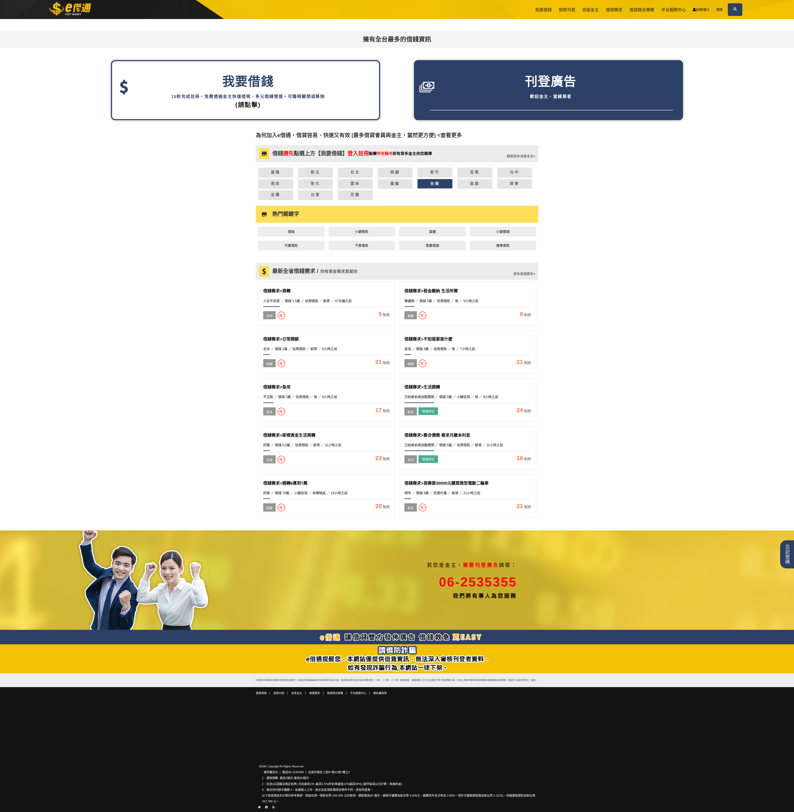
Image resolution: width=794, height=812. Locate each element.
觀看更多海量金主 (521, 156)
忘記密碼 (787, 554)
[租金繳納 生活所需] (410, 311)
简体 (719, 9)
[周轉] (269, 311)
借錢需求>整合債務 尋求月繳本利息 (437, 435)
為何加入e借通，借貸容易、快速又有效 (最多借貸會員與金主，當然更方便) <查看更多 (359, 135)
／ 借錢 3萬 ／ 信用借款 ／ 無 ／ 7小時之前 (439, 349)
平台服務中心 (673, 10)
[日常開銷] (269, 359)
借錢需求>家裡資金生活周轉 (289, 435)
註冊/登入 (703, 9)
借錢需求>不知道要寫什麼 (428, 339)
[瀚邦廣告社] (71, 9)
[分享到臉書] (266, 807)
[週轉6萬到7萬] (269, 504)
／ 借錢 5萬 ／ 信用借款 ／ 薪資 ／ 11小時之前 (453, 445)
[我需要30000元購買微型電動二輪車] (410, 504)
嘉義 (411, 316)
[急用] (269, 408)
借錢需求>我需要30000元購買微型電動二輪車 (446, 483)
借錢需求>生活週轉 (422, 387)
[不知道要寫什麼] (410, 359)
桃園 (269, 364)
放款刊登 (567, 10)
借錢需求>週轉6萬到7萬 (285, 483)
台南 (269, 460)
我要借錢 (543, 10)
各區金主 (590, 10)
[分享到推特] (259, 807)
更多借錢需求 (524, 274)
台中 (269, 316)
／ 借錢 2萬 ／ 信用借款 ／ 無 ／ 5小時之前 (441, 301)
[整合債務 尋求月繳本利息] (410, 456)
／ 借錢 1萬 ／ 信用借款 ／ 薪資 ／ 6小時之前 (300, 349)
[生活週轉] (410, 408)
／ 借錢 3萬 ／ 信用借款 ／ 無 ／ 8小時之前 (300, 397)
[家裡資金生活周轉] (269, 456)
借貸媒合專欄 (641, 10)
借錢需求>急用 (277, 387)
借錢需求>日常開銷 (281, 339)
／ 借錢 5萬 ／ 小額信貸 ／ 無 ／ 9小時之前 (451, 397)
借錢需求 (614, 10)
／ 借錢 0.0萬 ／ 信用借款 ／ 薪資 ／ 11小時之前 (302, 445)
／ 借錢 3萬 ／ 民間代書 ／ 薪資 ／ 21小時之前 (442, 493)
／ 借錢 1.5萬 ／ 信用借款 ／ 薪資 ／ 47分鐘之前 (307, 301)
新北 (269, 412)
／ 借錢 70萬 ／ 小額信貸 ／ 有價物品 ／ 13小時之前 (305, 493)
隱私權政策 (380, 693)
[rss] (273, 807)
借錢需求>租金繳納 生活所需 (431, 291)
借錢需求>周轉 (277, 291)
